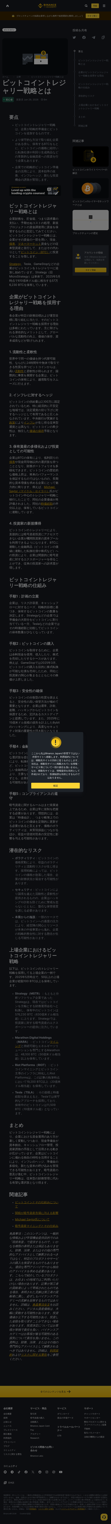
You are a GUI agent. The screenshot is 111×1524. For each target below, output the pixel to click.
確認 (55, 785)
